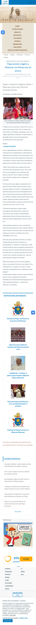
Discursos (18, 47)
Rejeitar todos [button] (23, 618)
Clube (7, 580)
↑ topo (18, 566)
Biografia (18, 35)
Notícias (6, 54)
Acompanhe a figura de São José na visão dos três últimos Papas (16, 480)
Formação (8, 571)
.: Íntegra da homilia (9, 146)
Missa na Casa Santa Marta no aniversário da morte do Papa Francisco (14, 504)
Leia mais (12, 615)
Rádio (23, 571)
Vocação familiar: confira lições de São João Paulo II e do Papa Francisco (17, 465)
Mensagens (17, 44)
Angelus (17, 32)
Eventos (7, 568)
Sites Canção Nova (33, 2)
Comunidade (9, 586)
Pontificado (20, 54)
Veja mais (18, 511)
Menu (30, 2)
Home (17, 26)
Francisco (27, 54)
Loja (22, 574)
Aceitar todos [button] (7, 621)
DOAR (17, 595)
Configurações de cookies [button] (10, 618)
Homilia (17, 41)
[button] (3, 32)
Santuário (8, 583)
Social (7, 588)
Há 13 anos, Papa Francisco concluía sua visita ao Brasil (16, 473)
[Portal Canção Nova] (5, 2)
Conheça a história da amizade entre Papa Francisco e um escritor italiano (17, 488)
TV (21, 568)
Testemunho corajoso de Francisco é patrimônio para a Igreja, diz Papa (16, 495)
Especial (12, 54)
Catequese (17, 38)
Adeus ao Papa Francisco (17, 50)
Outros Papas (17, 29)
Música (7, 577)
